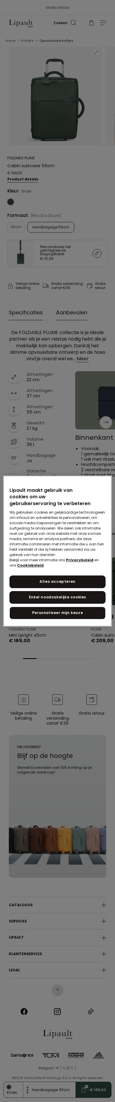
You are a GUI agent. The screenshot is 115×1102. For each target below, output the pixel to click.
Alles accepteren (57, 581)
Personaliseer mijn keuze (57, 612)
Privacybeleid (79, 559)
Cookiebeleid (30, 565)
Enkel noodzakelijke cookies (57, 597)
